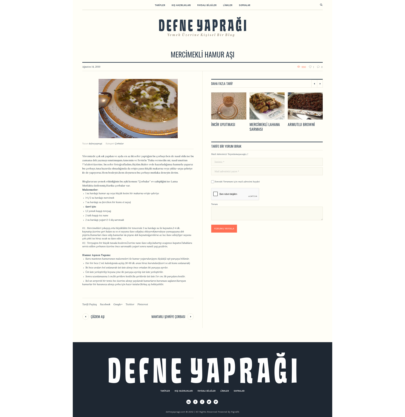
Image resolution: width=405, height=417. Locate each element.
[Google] (202, 402)
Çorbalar (119, 143)
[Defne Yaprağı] (203, 368)
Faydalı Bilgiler (207, 391)
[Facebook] (195, 402)
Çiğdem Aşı (98, 316)
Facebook (105, 304)
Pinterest (142, 304)
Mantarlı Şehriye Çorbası (168, 316)
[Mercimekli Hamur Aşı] (138, 108)
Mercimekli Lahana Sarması (226, 126)
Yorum (214, 204)
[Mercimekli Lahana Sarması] (228, 106)
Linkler (224, 391)
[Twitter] (209, 402)
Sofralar (239, 391)
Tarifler (165, 391)
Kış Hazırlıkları (184, 391)
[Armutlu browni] (267, 106)
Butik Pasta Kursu (302, 124)
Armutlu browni (263, 124)
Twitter (130, 304)
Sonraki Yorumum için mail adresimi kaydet (237, 181)
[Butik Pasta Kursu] (305, 106)
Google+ (117, 304)
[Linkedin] (188, 402)
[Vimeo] (216, 402)
